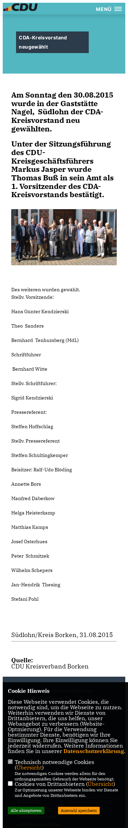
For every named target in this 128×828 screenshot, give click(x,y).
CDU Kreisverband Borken (50, 666)
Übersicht (29, 767)
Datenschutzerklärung (93, 751)
